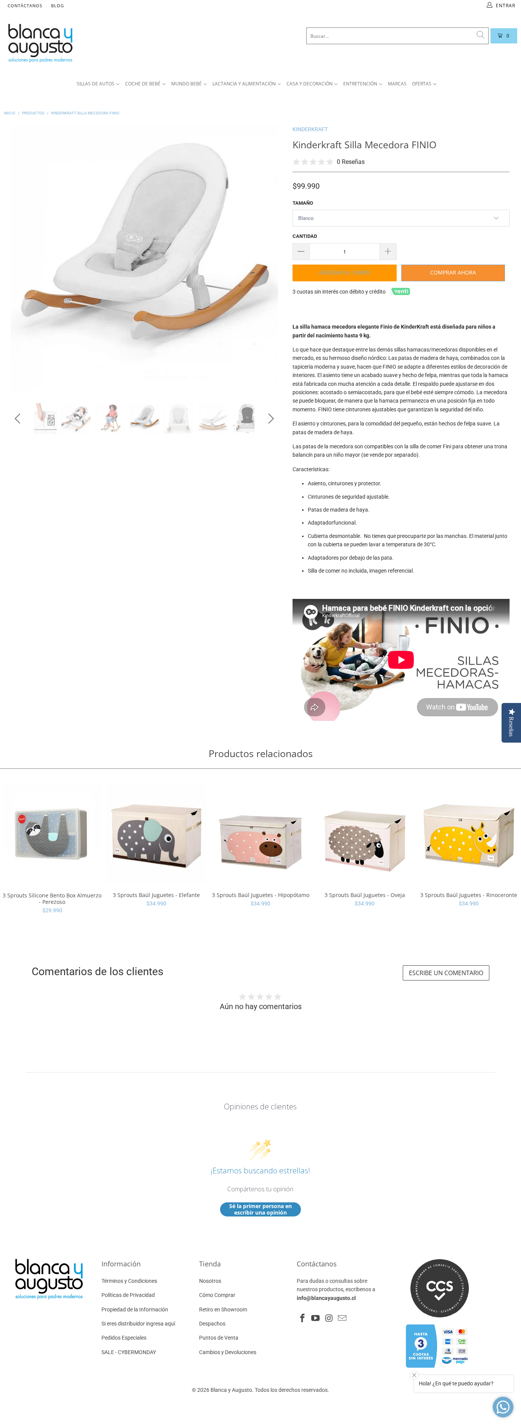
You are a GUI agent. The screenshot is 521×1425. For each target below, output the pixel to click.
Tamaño (303, 203)
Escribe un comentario (446, 973)
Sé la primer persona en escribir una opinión (260, 1209)
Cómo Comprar (217, 1295)
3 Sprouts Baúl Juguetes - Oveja (365, 834)
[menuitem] (98, 84)
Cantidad (305, 236)
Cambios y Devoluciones (227, 1352)
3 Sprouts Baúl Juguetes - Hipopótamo (260, 834)
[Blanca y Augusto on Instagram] (329, 1319)
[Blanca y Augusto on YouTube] (316, 1319)
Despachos (212, 1324)
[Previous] (18, 258)
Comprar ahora (453, 272)
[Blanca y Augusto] (97, 43)
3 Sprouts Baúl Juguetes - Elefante (156, 834)
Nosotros (210, 1281)
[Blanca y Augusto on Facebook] (302, 1319)
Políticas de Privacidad (128, 1295)
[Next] (269, 258)
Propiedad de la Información (134, 1309)
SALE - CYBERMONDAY (128, 1352)
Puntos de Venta (218, 1338)
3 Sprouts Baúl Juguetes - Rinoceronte (469, 834)
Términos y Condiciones (129, 1281)
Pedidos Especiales (123, 1338)
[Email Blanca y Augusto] (342, 1319)
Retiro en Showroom (223, 1309)
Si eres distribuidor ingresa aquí (138, 1324)
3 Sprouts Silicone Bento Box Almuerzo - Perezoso (52, 834)
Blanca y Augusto (231, 1390)
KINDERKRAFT (310, 129)
